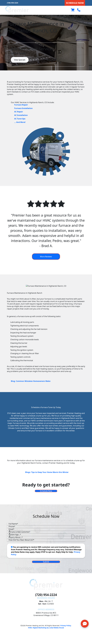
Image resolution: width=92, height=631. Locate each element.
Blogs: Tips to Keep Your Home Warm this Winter (47, 472)
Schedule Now (46, 491)
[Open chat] (85, 624)
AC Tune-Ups (19, 118)
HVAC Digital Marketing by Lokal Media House (46, 628)
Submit (46, 562)
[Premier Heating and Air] (17, 9)
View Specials (19, 60)
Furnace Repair (21, 105)
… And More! (19, 122)
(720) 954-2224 (12, 3)
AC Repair (18, 111)
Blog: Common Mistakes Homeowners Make (30, 381)
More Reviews (46, 256)
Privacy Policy (65, 625)
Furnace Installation (23, 108)
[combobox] (46, 532)
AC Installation (21, 115)
